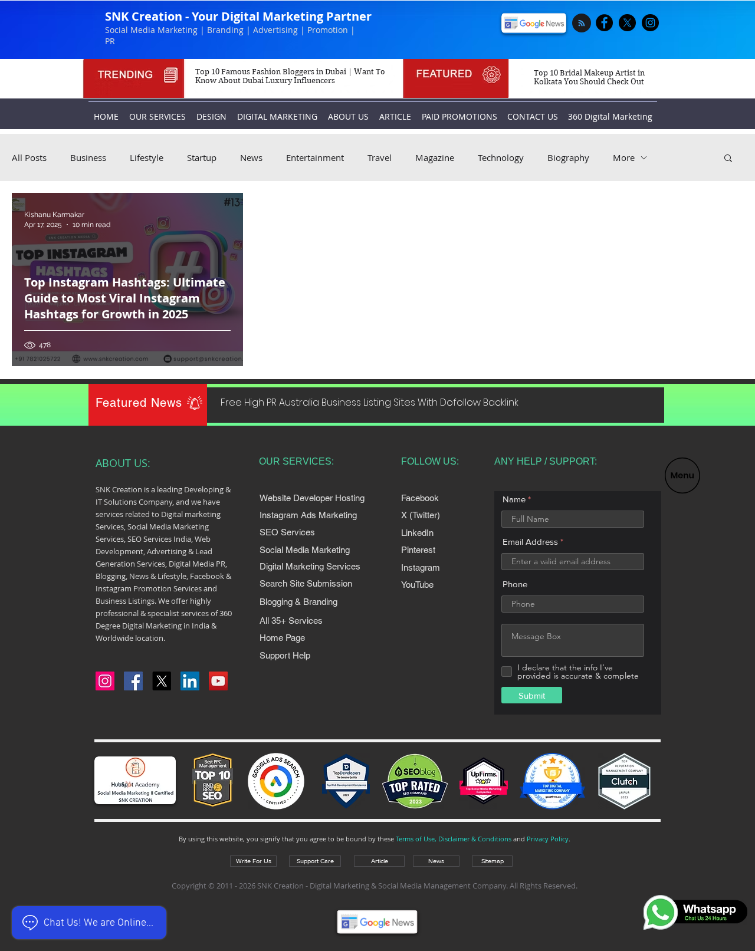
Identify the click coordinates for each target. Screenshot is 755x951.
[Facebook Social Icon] (133, 681)
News (251, 157)
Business (88, 157)
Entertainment (315, 157)
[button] (682, 475)
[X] (627, 22)
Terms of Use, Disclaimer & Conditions (453, 838)
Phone (515, 584)
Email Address (530, 541)
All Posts (29, 157)
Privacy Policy (548, 838)
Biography (568, 157)
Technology (501, 157)
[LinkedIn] (189, 681)
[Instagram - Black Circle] (650, 22)
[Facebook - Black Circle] (604, 22)
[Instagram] (105, 681)
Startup (201, 157)
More (624, 157)
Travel (379, 157)
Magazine (434, 157)
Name (514, 499)
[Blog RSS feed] (581, 24)
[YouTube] (218, 681)
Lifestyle (146, 157)
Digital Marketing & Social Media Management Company (408, 885)
